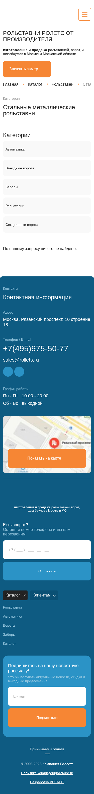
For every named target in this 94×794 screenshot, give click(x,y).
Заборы (12, 187)
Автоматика (15, 149)
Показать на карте (44, 458)
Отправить (47, 571)
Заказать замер (23, 69)
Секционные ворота (22, 225)
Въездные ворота (20, 168)
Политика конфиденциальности (47, 773)
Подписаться (47, 718)
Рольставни (62, 84)
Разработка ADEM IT (47, 782)
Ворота (9, 625)
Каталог (35, 84)
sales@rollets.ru (21, 360)
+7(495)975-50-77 (35, 348)
